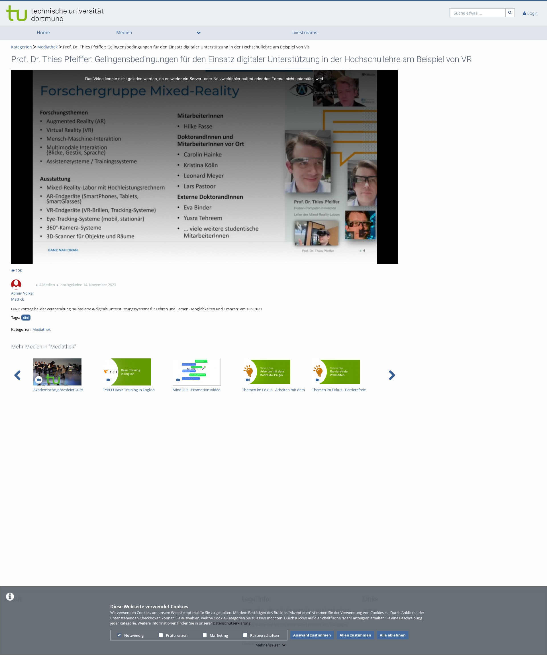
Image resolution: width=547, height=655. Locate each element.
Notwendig (134, 635)
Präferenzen (176, 635)
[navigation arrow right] (391, 375)
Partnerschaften (264, 635)
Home (43, 33)
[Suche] (510, 12)
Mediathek (47, 47)
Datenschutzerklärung (231, 623)
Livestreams (304, 33)
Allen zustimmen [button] (355, 635)
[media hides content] (198, 33)
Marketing (219, 635)
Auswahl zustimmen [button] (312, 635)
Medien (124, 33)
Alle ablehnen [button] (393, 635)
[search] (478, 12)
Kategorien (21, 47)
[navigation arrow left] (17, 375)
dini (26, 317)
